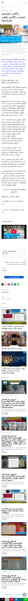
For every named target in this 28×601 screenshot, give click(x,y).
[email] (7, 599)
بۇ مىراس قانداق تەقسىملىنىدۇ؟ (12, 348)
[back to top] (24, 595)
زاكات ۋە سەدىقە (15, 7)
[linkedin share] (12, 284)
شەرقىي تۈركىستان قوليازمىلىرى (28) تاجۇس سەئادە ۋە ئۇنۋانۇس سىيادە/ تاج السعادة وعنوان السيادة (14, 578)
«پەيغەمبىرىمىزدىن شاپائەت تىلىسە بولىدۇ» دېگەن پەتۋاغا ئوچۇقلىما (13, 510)
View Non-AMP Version (18, 594)
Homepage (4, 7)
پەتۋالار (9, 7)
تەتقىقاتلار (3, 395)
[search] (25, 2)
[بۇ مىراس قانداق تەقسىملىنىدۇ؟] (14, 339)
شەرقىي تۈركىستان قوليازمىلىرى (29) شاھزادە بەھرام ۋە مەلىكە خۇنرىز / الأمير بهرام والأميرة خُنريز (12, 544)
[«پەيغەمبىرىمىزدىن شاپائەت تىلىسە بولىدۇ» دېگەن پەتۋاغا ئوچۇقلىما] (14, 316)
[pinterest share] (9, 284)
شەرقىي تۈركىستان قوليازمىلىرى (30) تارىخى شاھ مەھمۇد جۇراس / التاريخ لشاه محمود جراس (13, 477)
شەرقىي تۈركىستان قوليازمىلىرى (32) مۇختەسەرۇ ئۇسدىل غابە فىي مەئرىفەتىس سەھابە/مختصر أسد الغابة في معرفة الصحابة (13, 403)
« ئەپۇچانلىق (5, 270)
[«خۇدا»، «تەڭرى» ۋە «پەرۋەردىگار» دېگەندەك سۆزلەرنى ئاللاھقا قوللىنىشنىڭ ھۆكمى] (14, 359)
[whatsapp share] (15, 284)
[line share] (18, 284)
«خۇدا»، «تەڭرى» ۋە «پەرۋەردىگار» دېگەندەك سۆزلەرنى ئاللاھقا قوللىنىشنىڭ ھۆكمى (13, 371)
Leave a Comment (14, 277)
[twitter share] (3, 284)
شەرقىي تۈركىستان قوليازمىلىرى (11, 395)
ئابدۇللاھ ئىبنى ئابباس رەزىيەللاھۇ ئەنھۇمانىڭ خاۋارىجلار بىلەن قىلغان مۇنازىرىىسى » (15, 263)
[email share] (6, 284)
